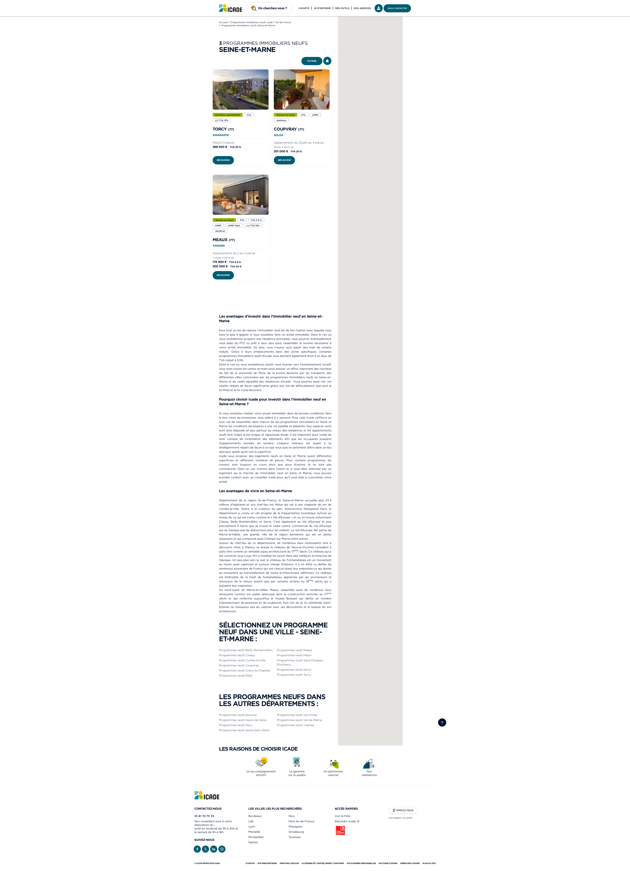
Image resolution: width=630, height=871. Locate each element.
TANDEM (219, 245)
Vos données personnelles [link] (361, 863)
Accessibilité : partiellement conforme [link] (323, 863)
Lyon (251, 826)
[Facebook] (197, 848)
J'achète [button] (303, 8)
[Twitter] (205, 848)
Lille (251, 821)
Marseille (254, 832)
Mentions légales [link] (289, 863)
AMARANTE (221, 135)
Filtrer (311, 61)
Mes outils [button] (342, 8)
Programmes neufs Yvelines (295, 725)
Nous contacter (397, 8)
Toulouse (295, 837)
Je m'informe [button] (322, 8)
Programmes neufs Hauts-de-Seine (242, 720)
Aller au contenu (13, 2)
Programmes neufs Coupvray (239, 665)
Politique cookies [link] (388, 863)
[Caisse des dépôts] (344, 843)
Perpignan (295, 826)
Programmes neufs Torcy (294, 675)
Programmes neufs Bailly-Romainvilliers (246, 650)
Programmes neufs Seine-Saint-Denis (244, 730)
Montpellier (256, 837)
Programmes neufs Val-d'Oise (297, 715)
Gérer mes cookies (410, 863)
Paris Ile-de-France (301, 821)
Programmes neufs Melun (294, 655)
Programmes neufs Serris (294, 669)
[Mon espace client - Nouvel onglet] (379, 8)
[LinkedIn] (213, 848)
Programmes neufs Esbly (236, 675)
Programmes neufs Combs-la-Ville (242, 660)
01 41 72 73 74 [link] (204, 816)
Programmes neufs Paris (235, 725)
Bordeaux (255, 816)
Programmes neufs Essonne (238, 715)
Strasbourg (296, 832)
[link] (230, 8)
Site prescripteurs (267, 863)
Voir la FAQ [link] (342, 816)
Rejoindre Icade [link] (346, 821)
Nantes (253, 842)
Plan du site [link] (429, 863)
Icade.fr (250, 863)
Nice (292, 816)
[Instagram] (222, 848)
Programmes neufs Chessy (237, 655)
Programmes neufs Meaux (294, 650)
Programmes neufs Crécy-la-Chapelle (244, 670)
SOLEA (278, 135)
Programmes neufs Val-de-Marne (299, 720)
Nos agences (362, 8)
